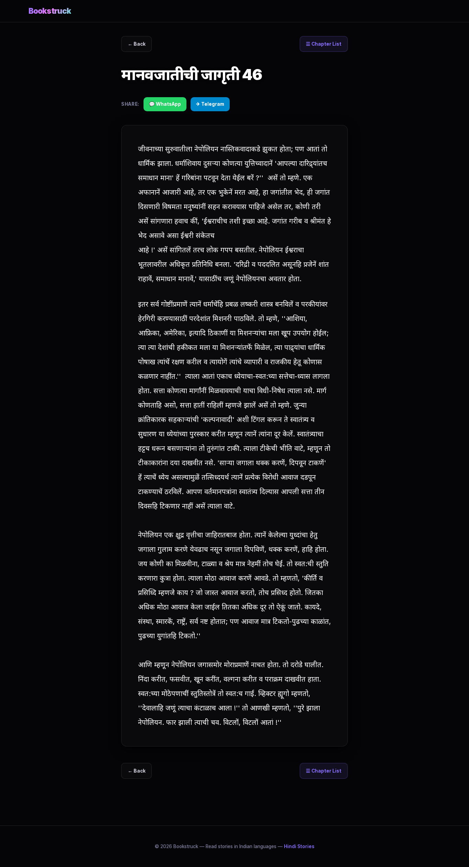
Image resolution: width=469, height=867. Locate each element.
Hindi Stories (299, 846)
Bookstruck (49, 10)
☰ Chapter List (323, 44)
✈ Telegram (210, 104)
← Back (137, 44)
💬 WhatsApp (165, 104)
